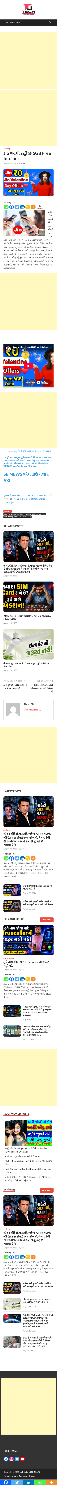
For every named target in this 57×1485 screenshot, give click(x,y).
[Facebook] (11, 207)
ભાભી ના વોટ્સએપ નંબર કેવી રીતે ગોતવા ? (23, 1156)
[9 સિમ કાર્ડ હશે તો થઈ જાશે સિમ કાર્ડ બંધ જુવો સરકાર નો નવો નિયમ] (28, 597)
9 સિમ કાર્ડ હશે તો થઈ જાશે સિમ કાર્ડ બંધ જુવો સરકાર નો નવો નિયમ (38, 903)
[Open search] (50, 22)
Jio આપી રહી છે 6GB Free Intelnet (17, 517)
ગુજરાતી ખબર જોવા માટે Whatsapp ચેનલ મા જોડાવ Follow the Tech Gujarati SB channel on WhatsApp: (26, 499)
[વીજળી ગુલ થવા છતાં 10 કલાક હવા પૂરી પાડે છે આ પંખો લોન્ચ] (28, 645)
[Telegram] (17, 1459)
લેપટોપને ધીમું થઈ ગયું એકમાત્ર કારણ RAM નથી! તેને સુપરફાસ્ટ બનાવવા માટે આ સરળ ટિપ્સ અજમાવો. (37, 1010)
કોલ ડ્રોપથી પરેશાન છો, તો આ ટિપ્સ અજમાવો (31, 451)
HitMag (31, 1476)
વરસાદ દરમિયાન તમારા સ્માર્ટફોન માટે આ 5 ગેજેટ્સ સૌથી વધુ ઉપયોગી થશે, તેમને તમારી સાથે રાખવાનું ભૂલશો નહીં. (37, 1030)
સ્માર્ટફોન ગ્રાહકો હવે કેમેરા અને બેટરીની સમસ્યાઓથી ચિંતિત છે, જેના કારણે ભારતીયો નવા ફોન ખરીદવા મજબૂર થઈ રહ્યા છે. (37, 1341)
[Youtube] (22, 1459)
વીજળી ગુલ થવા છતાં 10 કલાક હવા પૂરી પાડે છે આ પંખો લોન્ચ (36, 1300)
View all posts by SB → (34, 709)
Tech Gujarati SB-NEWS (29, 1472)
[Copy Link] (27, 207)
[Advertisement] (28, 60)
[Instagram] (11, 1459)
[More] (33, 207)
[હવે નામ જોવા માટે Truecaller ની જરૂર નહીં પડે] (12, 886)
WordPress (19, 1476)
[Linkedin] (22, 207)
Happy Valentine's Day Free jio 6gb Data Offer (25, 514)
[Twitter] (17, 207)
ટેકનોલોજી (6, 149)
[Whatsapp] (6, 207)
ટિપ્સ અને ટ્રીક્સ (8, 958)
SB (24, 163)
